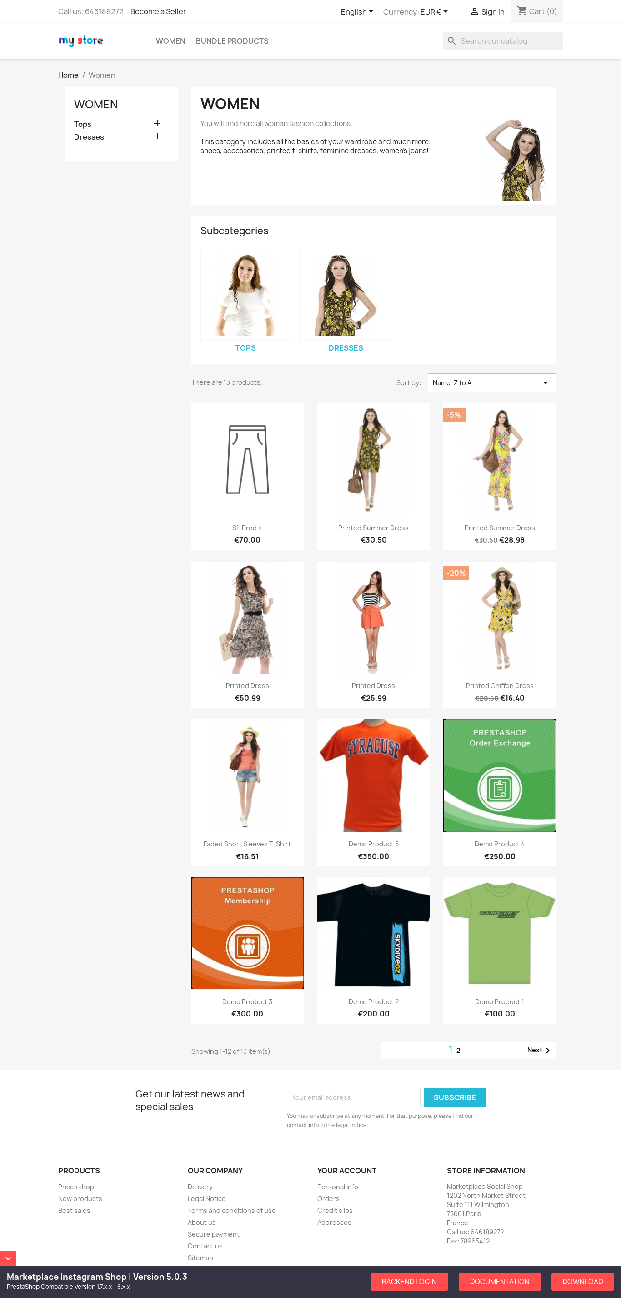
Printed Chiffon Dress (500, 685)
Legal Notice (207, 1198)
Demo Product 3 (247, 1001)
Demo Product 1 (499, 1001)
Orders (328, 1198)
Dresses (89, 137)
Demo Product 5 (374, 844)
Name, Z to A (492, 382)
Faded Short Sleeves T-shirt (247, 844)
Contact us (205, 1246)
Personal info (337, 1186)
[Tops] (245, 295)
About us (202, 1222)
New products (80, 1198)
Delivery (200, 1186)
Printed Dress (247, 685)
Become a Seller (158, 11)
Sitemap (200, 1257)
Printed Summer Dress (373, 527)
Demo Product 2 (374, 1001)
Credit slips (335, 1210)
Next (540, 1050)
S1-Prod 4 (247, 527)
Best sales (74, 1210)
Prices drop (76, 1186)
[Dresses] (345, 295)
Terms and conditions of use (232, 1210)
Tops (82, 124)
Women (170, 41)
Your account (346, 1171)
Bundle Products (232, 41)
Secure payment (214, 1234)
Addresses (334, 1222)
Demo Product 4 (500, 844)
